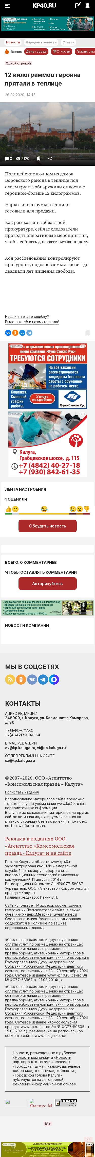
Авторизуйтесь (47, 583)
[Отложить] (38, 158)
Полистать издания (22, 792)
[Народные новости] (78, 5)
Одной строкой (18, 63)
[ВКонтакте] (8, 333)
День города (36, 51)
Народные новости (41, 42)
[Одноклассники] (15, 333)
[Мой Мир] (22, 333)
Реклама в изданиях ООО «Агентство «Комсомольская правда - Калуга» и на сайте (39, 846)
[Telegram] (29, 333)
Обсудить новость (47, 525)
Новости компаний (27, 625)
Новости (13, 42)
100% (44, 509)
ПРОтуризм (61, 51)
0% (8, 509)
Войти (87, 5)
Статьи (68, 42)
